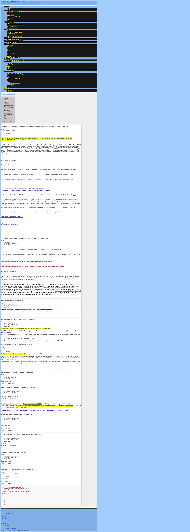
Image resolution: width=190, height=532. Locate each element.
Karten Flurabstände (11, 33)
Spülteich (12, 70)
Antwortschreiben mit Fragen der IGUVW (16, 60)
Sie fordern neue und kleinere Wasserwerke (14, 487)
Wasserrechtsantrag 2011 (10, 22)
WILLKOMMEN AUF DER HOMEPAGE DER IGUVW (13, 1)
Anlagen (9, 91)
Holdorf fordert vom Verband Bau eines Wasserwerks (16, 491)
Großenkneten (10, 15)
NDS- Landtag (7, 58)
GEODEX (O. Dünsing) (15, 83)
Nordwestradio (10, 53)
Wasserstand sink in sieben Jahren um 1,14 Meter (15, 488)
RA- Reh (9, 67)
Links (5, 117)
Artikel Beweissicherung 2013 (14, 73)
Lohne (8, 12)
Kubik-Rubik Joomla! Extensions (8, 528)
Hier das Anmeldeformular (12, 217)
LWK (8, 77)
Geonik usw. (6, 29)
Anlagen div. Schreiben (12, 85)
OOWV (8, 50)
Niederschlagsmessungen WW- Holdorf (16, 74)
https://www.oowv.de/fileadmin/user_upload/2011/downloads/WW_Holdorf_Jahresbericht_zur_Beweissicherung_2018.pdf (35, 368)
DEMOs (5, 99)
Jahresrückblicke (8, 37)
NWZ (8, 49)
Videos (8, 87)
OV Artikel (9, 46)
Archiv (5, 118)
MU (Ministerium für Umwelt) (13, 78)
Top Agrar (9, 56)
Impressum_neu (7, 121)
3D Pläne (9, 30)
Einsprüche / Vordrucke (12, 27)
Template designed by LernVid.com (21, 530)
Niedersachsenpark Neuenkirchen (15, 16)
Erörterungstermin (8, 61)
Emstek (8, 20)
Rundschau (9, 48)
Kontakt (5, 119)
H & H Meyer (13, 84)
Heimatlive (9, 52)
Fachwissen (6, 6)
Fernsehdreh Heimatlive (7, 103)
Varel (8, 19)
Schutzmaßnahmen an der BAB (14, 36)
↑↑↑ (1, 511)
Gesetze (9, 9)
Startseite (6, 98)
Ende (5, 504)
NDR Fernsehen (7, 101)
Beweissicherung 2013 (9, 71)
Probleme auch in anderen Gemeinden (13, 11)
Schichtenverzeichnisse (12, 34)
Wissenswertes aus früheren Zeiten (12, 57)
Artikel (8, 68)
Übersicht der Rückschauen (13, 39)
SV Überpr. (6, 88)
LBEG (8, 80)
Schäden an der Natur (12, 42)
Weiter (5, 502)
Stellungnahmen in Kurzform (13, 23)
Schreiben (9, 90)
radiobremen (7, 110)
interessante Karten (11, 26)
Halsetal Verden (10, 14)
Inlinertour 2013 (7, 111)
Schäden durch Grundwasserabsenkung (13, 40)
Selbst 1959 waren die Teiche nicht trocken (14, 489)
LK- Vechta (9, 63)
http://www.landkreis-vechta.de (9, 224)
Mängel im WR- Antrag (12, 64)
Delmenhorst (10, 18)
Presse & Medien (8, 43)
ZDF (8, 54)
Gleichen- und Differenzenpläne (14, 32)
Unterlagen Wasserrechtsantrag (14, 25)
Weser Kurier (10, 45)
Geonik (8, 66)
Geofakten (9, 8)
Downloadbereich (8, 113)
